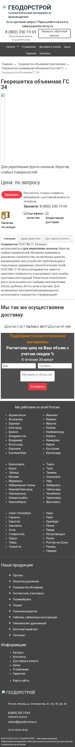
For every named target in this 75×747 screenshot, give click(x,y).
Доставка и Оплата (57, 238)
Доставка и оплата (50, 47)
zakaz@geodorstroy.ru (37, 26)
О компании (29, 47)
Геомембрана (22, 599)
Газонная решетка (25, 611)
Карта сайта (21, 680)
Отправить (37, 386)
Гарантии (31, 53)
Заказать (11, 195)
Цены (67, 47)
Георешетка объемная (28, 587)
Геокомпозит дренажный (29, 623)
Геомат (17, 605)
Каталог (10, 47)
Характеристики (30, 238)
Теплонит (19, 635)
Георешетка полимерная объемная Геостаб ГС (33, 68)
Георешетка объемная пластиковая (42, 64)
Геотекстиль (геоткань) (28, 593)
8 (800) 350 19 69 (20, 32)
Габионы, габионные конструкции (35, 617)
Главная (7, 64)
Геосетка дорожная (26, 581)
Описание (9, 238)
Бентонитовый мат (25, 629)
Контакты (45, 53)
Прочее (18, 575)
